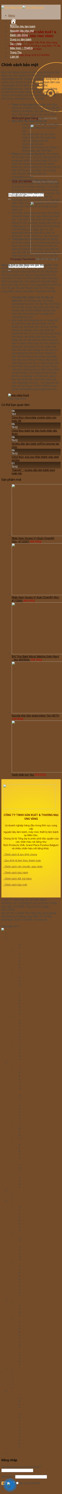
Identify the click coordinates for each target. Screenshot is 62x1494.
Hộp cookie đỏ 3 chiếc (35, 1358)
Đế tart (19, 1194)
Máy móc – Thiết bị (21, 48)
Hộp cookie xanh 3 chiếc (36, 1355)
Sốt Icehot (28, 1131)
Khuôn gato (28, 1217)
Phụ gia (26, 1030)
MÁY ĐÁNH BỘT (25, 1374)
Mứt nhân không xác (34, 980)
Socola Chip (29, 964)
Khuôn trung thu (24, 1450)
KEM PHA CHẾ (24, 1066)
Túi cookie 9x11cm (33, 1364)
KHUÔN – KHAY (24, 1204)
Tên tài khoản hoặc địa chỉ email (21, 1467)
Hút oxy (26, 1433)
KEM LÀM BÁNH (25, 941)
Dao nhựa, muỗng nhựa (35, 1282)
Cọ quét (26, 1279)
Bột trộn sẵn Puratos (34, 1000)
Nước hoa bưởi (31, 1447)
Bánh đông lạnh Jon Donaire (32, 1197)
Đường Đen (29, 1158)
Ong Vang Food (29, 926)
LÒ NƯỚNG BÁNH (25, 1384)
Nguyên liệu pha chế (22, 30)
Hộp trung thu (30, 1427)
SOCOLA (20, 951)
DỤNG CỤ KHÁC (24, 1263)
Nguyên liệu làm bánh (22, 26)
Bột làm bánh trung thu (28, 1410)
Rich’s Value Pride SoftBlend (39, 1069)
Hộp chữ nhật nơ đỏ (34, 1341)
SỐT (17, 1122)
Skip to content (10, 3)
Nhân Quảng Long (32, 1401)
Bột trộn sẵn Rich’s (33, 1003)
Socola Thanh (30, 954)
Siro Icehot (28, 1105)
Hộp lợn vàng (30, 1335)
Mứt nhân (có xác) (32, 977)
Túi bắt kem (29, 1292)
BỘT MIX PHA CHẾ (26, 1161)
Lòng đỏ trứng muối (34, 1437)
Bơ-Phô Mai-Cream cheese (38, 1046)
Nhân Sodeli (29, 1407)
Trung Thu (16, 52)
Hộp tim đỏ (28, 1325)
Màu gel (27, 1039)
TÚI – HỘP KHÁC (25, 1351)
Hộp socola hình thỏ (34, 1322)
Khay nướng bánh (32, 1207)
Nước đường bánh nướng (37, 1443)
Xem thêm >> (30, 1348)
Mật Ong (27, 1154)
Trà (24, 1177)
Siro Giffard (29, 1138)
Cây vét (26, 1276)
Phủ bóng (28, 987)
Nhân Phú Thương (32, 1397)
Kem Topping (30, 944)
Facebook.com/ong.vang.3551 (19, 923)
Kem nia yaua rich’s (33, 1089)
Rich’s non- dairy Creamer (37, 1079)
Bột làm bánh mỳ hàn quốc (37, 1013)
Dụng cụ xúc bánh (32, 1253)
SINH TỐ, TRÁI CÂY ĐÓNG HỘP (34, 1092)
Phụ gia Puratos (31, 1020)
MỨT (18, 974)
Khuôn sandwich (32, 1230)
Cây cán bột (29, 1273)
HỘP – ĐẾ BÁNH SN (27, 1302)
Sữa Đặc (27, 1145)
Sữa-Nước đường (32, 1049)
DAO (18, 1233)
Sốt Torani (28, 1135)
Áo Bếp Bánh (29, 1266)
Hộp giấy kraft (30, 1315)
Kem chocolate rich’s (34, 1085)
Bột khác (27, 993)
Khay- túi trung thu (33, 1430)
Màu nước (28, 1036)
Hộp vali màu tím (32, 1328)
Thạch (25, 1184)
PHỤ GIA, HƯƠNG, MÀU (29, 1016)
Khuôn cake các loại (34, 1213)
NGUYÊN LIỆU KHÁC (27, 1043)
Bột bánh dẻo (30, 1417)
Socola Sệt (28, 957)
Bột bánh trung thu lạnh (35, 1420)
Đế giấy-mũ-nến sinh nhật (37, 1286)
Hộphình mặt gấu (32, 1338)
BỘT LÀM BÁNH (25, 990)
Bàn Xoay (27, 1269)
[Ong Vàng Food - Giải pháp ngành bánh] (22, 7)
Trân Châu (28, 1181)
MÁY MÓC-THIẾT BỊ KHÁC (31, 1387)
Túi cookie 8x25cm (33, 1361)
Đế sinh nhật (29, 1312)
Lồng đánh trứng (32, 1289)
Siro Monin (28, 1108)
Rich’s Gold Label (32, 1076)
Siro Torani (28, 1112)
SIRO (18, 1102)
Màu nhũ (27, 1033)
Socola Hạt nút (31, 961)
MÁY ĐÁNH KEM (25, 1378)
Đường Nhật (29, 1440)
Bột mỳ (26, 997)
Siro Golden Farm (32, 1118)
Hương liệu (28, 1026)
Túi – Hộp (16, 43)
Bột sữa (27, 1167)
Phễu (25, 1296)
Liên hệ (14, 56)
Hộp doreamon (31, 1332)
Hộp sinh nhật (30, 1309)
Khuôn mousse (31, 1227)
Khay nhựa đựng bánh (35, 1210)
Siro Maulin (28, 1115)
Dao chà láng (29, 1240)
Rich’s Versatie (31, 1072)
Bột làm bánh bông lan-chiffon (40, 1007)
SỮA (17, 1141)
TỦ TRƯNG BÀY (24, 1381)
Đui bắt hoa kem (32, 1259)
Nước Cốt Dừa (30, 1151)
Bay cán (26, 1246)
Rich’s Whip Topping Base (37, 1082)
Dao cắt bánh (30, 1236)
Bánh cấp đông (19, 35)
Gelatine (27, 1056)
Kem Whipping (30, 948)
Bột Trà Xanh (29, 1164)
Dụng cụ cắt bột (31, 1250)
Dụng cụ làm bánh (20, 39)
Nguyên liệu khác (25, 1424)
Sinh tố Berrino (31, 1095)
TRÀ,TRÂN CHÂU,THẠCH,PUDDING (36, 1174)
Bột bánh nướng (31, 1414)
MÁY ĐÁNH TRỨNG (26, 1371)
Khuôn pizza (29, 1220)
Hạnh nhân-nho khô (33, 1059)
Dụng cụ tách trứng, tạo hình (38, 1256)
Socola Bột (28, 967)
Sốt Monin (28, 1128)
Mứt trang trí (29, 984)
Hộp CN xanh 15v (32, 1345)
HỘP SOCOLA (23, 1319)
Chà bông (27, 1053)
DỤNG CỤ (21, 1243)
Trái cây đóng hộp (32, 1099)
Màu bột (27, 1023)
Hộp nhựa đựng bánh (34, 1305)
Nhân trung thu (23, 1394)
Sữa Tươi (27, 1148)
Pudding (27, 1187)
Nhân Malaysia (31, 1404)
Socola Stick (29, 970)
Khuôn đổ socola (32, 1223)
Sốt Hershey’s (30, 1125)
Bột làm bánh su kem (34, 1010)
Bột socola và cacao (34, 1171)
